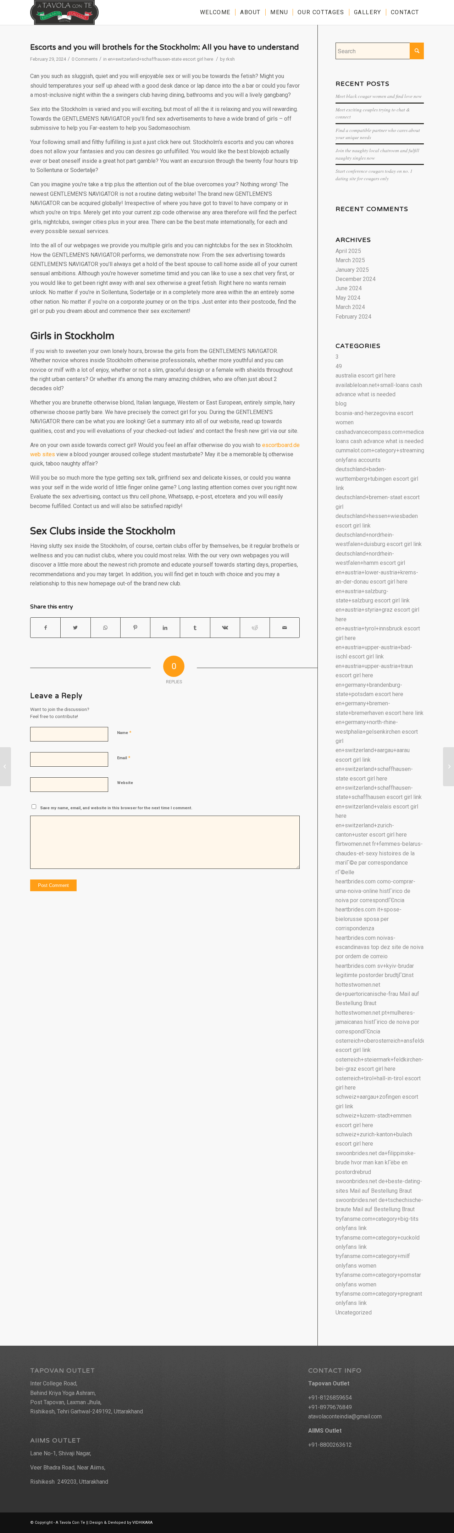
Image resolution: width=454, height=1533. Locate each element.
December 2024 (356, 279)
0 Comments (85, 59)
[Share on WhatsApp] (105, 628)
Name (124, 732)
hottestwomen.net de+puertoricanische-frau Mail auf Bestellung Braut (377, 994)
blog (341, 403)
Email (123, 757)
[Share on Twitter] (75, 628)
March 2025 (350, 260)
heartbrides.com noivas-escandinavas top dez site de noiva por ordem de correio (379, 947)
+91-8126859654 (330, 1397)
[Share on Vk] (225, 628)
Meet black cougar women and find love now (379, 96)
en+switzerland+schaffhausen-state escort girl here (160, 59)
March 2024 (350, 307)
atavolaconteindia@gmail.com (345, 1416)
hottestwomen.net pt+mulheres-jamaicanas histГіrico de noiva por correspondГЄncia (377, 1022)
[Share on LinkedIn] (165, 628)
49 (339, 366)
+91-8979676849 (330, 1407)
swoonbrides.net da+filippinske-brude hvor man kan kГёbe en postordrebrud (376, 1162)
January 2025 (352, 269)
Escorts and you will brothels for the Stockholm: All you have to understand (164, 47)
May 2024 (348, 297)
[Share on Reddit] (255, 628)
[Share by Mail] (284, 628)
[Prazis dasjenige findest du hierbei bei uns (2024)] (5, 766)
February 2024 (353, 316)
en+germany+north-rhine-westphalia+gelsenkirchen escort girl (377, 731)
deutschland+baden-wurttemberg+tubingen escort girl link (377, 478)
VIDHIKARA (142, 1522)
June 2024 (349, 288)
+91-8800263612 (330, 1444)
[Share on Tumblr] (195, 628)
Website (125, 783)
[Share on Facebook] (45, 628)
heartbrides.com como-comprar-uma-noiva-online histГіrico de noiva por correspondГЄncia (375, 891)
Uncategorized (354, 1312)
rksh (230, 59)
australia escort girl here (365, 375)
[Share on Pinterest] (135, 628)
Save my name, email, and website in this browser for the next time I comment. (116, 808)
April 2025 (348, 251)
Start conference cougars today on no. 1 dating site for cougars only (374, 174)
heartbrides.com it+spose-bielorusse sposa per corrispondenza (369, 919)
